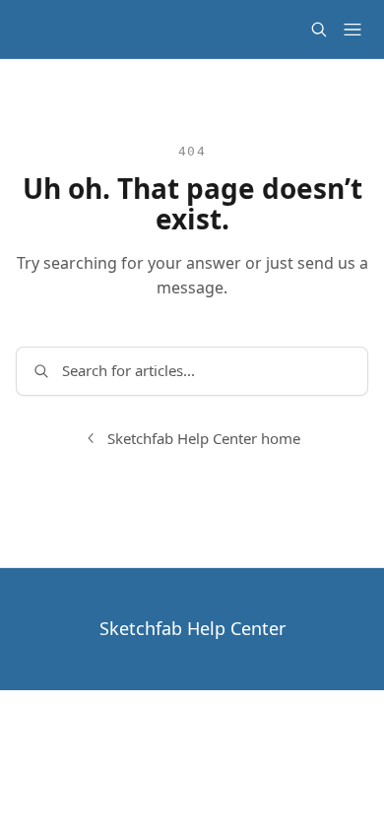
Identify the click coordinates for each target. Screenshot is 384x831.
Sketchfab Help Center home (203, 438)
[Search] (319, 29)
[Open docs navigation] (352, 29)
